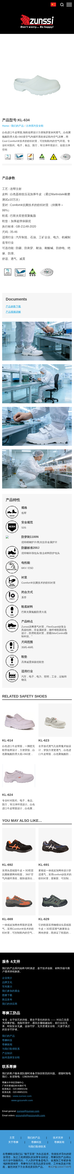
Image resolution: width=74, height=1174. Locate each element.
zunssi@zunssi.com (28, 1111)
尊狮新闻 (7, 1044)
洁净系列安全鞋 (34, 125)
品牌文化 (7, 982)
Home (5, 125)
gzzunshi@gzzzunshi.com (30, 1115)
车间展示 (7, 986)
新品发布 (7, 999)
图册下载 (7, 995)
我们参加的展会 (11, 990)
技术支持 (58, 1137)
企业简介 (7, 977)
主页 (12, 1137)
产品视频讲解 (13, 311)
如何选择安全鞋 (11, 1057)
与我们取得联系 (11, 1048)
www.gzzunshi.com (22, 1100)
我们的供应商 (9, 1003)
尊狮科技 (7, 1040)
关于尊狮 (13, 1142)
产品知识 (7, 1053)
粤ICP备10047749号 (59, 1166)
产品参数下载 (13, 306)
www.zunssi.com (22, 1096)
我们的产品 (17, 125)
